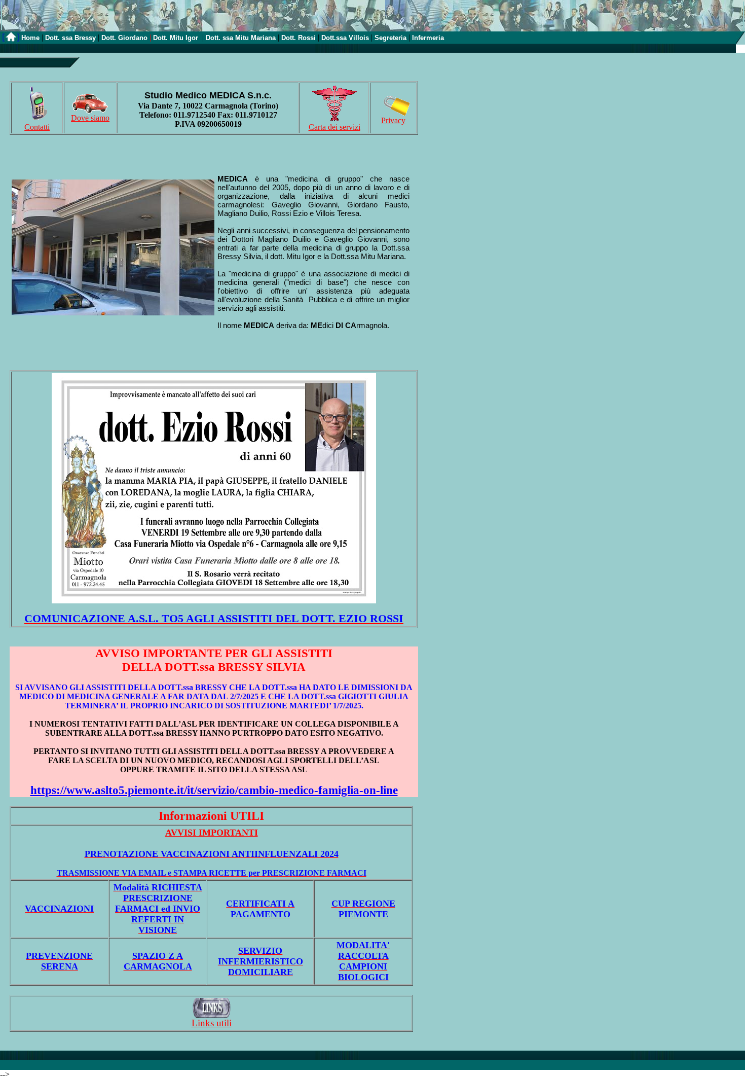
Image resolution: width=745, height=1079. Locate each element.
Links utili (212, 1023)
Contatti (37, 127)
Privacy (393, 120)
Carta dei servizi (334, 127)
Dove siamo (90, 118)
